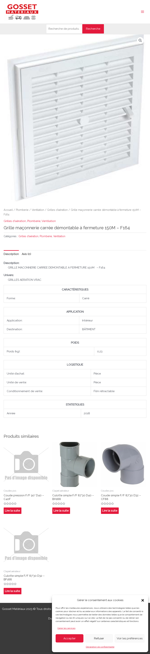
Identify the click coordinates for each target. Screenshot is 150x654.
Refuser (99, 638)
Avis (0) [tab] (26, 254)
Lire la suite (12, 510)
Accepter (69, 638)
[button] (143, 600)
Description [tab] (11, 254)
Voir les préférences (129, 638)
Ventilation (38, 209)
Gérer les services (66, 628)
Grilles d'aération (57, 209)
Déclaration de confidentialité (100, 647)
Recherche (93, 28)
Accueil (8, 209)
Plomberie (22, 209)
